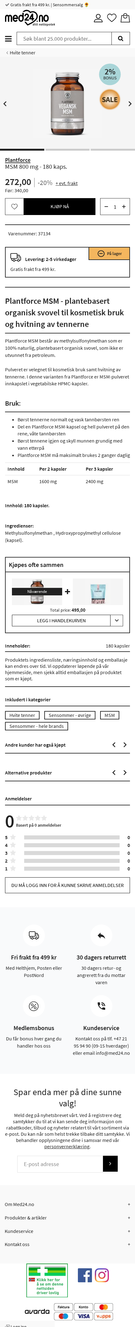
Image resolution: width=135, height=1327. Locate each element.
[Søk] (120, 38)
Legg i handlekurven (61, 620)
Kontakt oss (17, 1244)
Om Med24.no (19, 1204)
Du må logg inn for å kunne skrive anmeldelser (67, 885)
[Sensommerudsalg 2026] (110, 99)
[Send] (110, 1164)
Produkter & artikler (26, 1217)
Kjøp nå (60, 206)
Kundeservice (19, 1231)
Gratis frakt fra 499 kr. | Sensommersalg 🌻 (49, 5)
